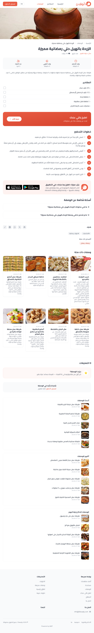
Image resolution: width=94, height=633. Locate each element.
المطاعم (50, 4)
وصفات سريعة (40, 585)
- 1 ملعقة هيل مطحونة (82, 101)
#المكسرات (86, 233)
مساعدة (88, 585)
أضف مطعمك (86, 581)
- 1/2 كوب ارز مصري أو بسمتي (80, 92)
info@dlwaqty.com (81, 611)
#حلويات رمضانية (74, 233)
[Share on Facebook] (24, 227)
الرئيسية (60, 4)
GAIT (51, 626)
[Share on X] (20, 227)
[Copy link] (5, 227)
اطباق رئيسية (40, 589)
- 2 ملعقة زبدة (85, 96)
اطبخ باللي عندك (85, 593)
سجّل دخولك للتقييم (85, 53)
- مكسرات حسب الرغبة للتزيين (80, 105)
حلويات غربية (41, 593)
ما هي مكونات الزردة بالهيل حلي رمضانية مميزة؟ (67, 207)
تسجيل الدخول (10, 3)
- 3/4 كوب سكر (85, 87)
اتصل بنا (88, 600)
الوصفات (40, 4)
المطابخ (88, 597)
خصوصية (77, 622)
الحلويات (42, 581)
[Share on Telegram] (10, 227)
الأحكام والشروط (86, 622)
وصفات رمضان (85, 243)
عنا (71, 622)
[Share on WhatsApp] (15, 227)
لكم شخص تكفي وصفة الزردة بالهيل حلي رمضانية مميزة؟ (64, 215)
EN (22, 3)
